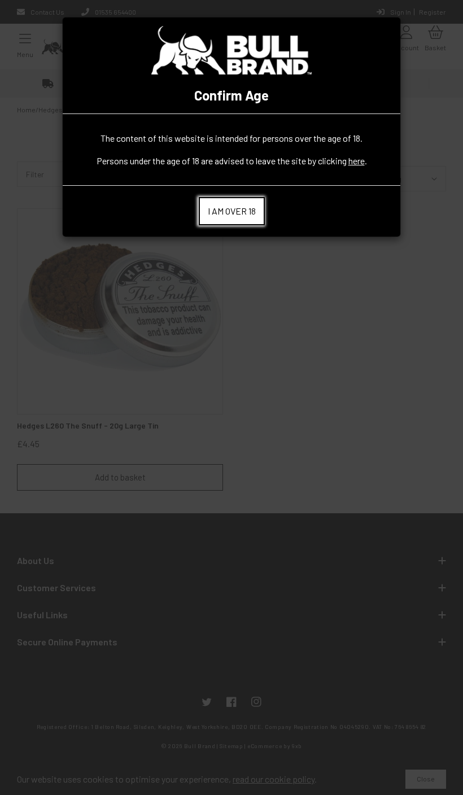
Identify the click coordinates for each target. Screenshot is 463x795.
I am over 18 (232, 211)
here (356, 160)
